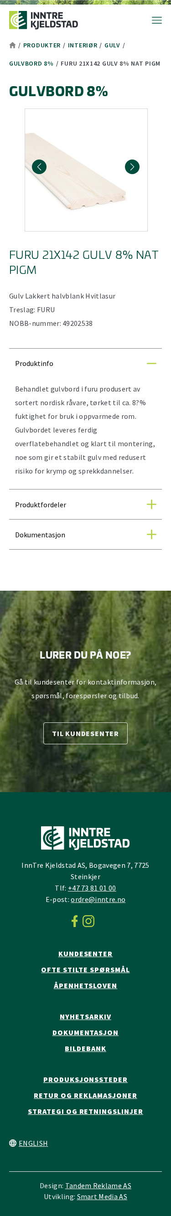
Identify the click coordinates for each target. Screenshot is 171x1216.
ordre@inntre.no (98, 899)
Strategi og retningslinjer (85, 1111)
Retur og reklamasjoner (85, 1095)
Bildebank (85, 1048)
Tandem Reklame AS (98, 1185)
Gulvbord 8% (31, 63)
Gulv (112, 45)
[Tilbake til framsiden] (43, 20)
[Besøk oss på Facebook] (77, 921)
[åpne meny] (152, 20)
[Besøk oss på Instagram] (91, 921)
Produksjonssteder (85, 1079)
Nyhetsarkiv (85, 1016)
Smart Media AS (102, 1196)
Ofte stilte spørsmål (85, 969)
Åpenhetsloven (85, 985)
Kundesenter (85, 953)
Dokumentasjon (85, 1032)
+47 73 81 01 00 (92, 887)
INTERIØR (83, 45)
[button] (132, 167)
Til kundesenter (85, 733)
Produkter (42, 45)
